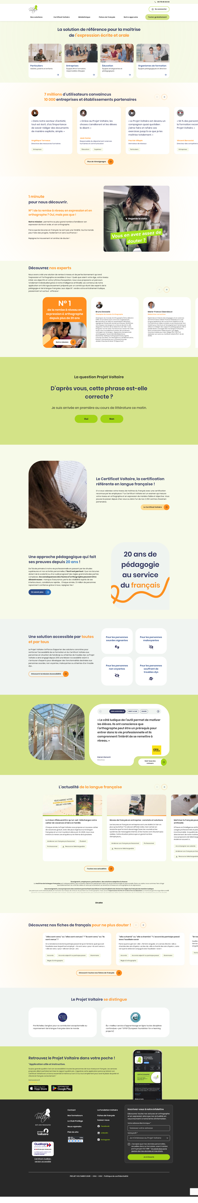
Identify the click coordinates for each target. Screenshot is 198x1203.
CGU (94, 1176)
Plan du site (72, 1132)
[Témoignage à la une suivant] (158, 711)
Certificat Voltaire (62, 17)
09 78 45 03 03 (163, 2)
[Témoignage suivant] (164, 97)
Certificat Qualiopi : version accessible (42, 1160)
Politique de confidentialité (116, 1176)
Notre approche (131, 17)
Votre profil (133, 1133)
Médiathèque (84, 17)
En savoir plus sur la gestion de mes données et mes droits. (149, 1150)
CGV (100, 1176)
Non (111, 418)
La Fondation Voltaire (107, 1110)
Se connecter (161, 9)
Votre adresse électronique (139, 1123)
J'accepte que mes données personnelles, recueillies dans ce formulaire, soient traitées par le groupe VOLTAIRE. (150, 1147)
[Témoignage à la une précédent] (100, 711)
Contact (71, 1110)
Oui (86, 418)
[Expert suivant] (166, 290)
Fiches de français (107, 17)
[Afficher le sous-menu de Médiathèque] (93, 17)
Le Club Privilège (75, 1121)
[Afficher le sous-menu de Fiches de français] (118, 17)
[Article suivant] (164, 787)
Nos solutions (36, 17)
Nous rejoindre (74, 1126)
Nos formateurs (75, 1115)
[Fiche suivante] (143, 925)
